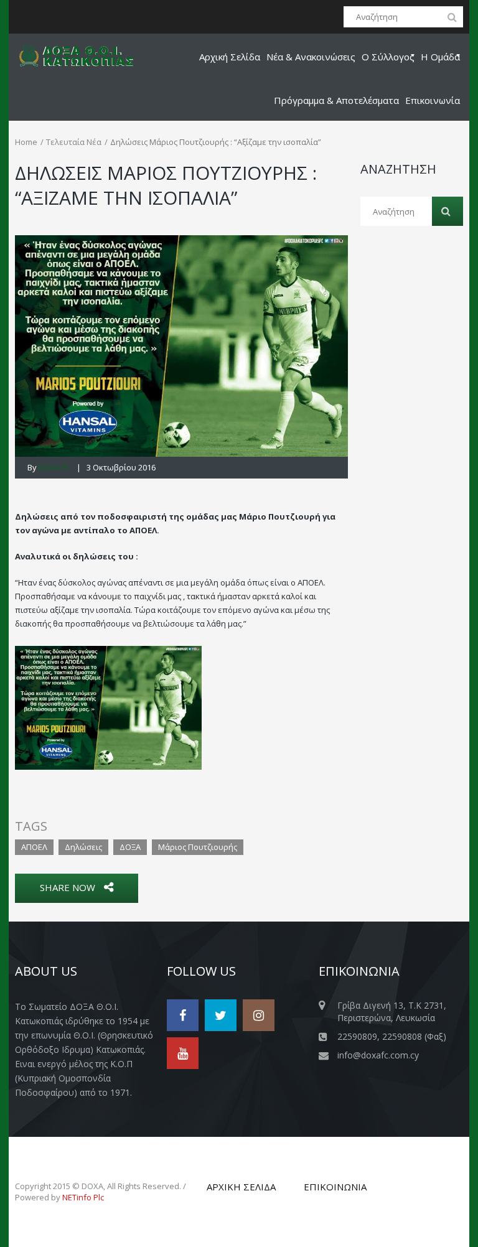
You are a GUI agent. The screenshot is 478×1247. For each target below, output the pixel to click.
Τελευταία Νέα (73, 141)
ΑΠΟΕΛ (34, 846)
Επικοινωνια (335, 1186)
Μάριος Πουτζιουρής (197, 846)
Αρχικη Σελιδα (241, 1186)
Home (26, 141)
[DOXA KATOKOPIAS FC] (84, 55)
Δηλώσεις (83, 846)
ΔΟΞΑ (130, 846)
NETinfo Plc (83, 1197)
